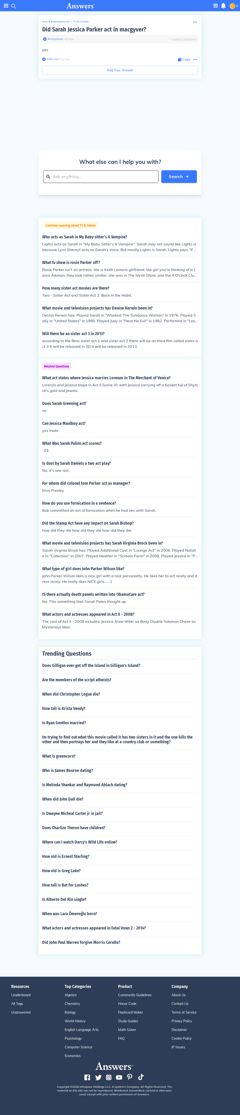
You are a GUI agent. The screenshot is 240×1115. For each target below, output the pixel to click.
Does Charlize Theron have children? (73, 827)
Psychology (73, 1038)
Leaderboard (20, 995)
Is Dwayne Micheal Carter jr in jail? (72, 813)
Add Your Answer (120, 70)
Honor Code (127, 1004)
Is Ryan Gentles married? (64, 722)
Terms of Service (184, 1012)
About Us (179, 995)
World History (75, 1021)
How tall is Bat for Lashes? (65, 885)
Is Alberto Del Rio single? (64, 899)
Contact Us (180, 1004)
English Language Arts (82, 1030)
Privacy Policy (182, 1021)
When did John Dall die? (62, 799)
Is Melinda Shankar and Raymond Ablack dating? (84, 784)
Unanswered (20, 1012)
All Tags (17, 1004)
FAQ (121, 1038)
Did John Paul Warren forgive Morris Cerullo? (81, 942)
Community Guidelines (135, 995)
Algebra (70, 995)
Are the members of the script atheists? (76, 679)
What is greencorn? (58, 756)
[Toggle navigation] (6, 6)
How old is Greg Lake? (61, 870)
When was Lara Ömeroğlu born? (69, 913)
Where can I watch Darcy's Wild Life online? (79, 842)
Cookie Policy (181, 1038)
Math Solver (127, 1030)
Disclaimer (179, 1030)
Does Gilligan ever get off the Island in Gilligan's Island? (91, 665)
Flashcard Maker (130, 1012)
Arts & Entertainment (55, 21)
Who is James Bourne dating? (67, 770)
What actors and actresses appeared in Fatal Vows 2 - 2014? (94, 928)
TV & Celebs (81, 21)
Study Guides (128, 1021)
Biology (70, 1012)
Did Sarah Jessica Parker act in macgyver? (94, 29)
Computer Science (78, 1047)
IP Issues (178, 1047)
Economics (73, 1056)
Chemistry (72, 1004)
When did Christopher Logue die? (71, 694)
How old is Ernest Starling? (66, 856)
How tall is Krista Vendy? (63, 708)
